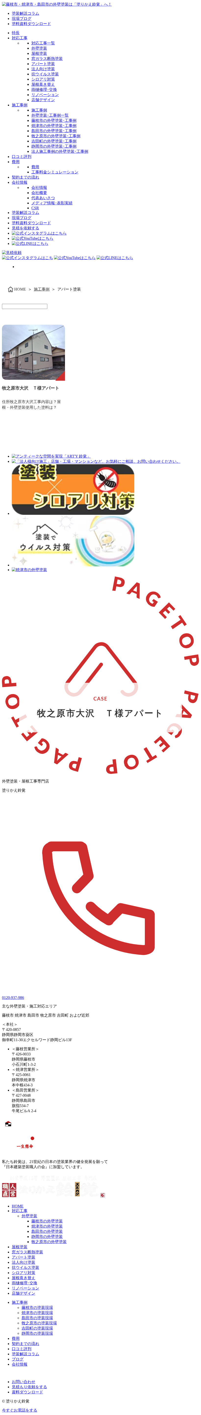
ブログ (18, 1359)
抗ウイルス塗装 (45, 74)
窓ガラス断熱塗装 (47, 58)
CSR (35, 208)
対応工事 (19, 38)
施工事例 (19, 105)
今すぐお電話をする (19, 1410)
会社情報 (19, 182)
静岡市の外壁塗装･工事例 (53, 146)
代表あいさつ (43, 198)
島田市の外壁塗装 (47, 1231)
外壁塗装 (39, 48)
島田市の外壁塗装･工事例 (53, 131)
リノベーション (45, 95)
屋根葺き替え (43, 84)
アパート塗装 (43, 64)
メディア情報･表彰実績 (52, 203)
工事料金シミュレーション (54, 172)
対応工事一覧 (43, 43)
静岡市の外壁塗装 (47, 1236)
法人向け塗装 (43, 69)
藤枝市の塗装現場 (37, 1307)
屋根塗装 (39, 53)
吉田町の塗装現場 (37, 1328)
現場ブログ (21, 18)
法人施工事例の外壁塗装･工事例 (59, 151)
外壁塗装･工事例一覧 (50, 115)
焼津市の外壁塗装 (47, 1226)
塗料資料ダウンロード (31, 24)
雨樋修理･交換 (44, 89)
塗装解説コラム (25, 13)
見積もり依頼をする (29, 1387)
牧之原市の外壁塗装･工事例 (55, 136)
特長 (16, 33)
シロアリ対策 (43, 79)
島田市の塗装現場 (37, 1318)
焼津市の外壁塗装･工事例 (53, 126)
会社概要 (39, 193)
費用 (16, 162)
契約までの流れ (25, 177)
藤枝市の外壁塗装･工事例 (53, 120)
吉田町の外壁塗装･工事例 (53, 141)
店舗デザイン (43, 100)
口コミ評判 (21, 156)
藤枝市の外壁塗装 (47, 1221)
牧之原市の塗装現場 (39, 1323)
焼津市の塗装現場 (37, 1313)
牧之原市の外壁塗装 (49, 1242)
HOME (18, 1206)
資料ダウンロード (27, 1392)
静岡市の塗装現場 (37, 1333)
